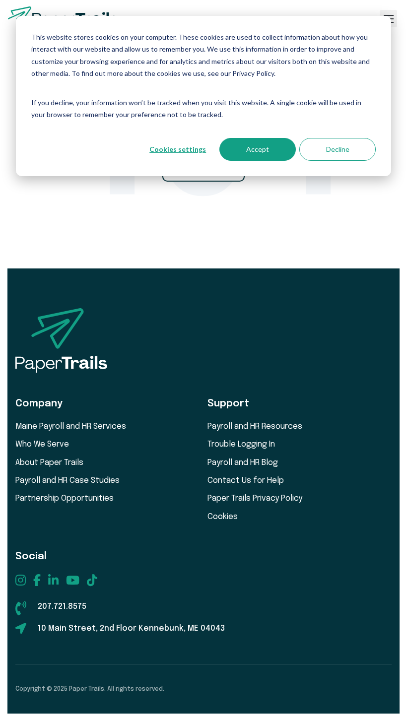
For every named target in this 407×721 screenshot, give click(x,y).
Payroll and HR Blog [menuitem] (242, 463)
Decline (337, 149)
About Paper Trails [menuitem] (49, 463)
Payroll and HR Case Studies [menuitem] (67, 480)
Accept (257, 149)
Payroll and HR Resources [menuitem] (254, 426)
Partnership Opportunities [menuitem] (64, 498)
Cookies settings (177, 149)
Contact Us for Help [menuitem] (245, 480)
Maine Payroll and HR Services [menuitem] (70, 426)
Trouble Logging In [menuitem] (241, 444)
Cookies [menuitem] (222, 517)
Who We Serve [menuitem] (42, 444)
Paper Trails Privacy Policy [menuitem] (254, 498)
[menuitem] (20, 580)
